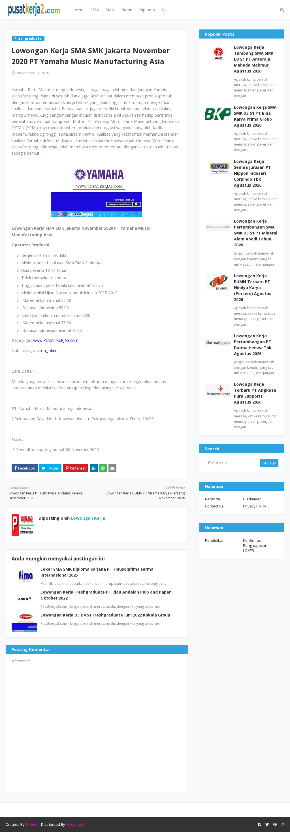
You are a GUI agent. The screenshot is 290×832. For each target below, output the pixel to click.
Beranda (212, 499)
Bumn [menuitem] (126, 9)
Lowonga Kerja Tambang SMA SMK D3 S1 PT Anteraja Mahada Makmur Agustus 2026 (253, 59)
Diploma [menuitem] (147, 9)
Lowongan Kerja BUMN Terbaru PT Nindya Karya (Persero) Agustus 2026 (252, 287)
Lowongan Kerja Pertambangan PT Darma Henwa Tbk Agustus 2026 (253, 344)
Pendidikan (215, 540)
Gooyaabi (74, 824)
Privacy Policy (254, 506)
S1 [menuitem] (164, 9)
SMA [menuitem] (94, 9)
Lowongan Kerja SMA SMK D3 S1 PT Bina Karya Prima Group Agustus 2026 (255, 116)
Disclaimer (252, 499)
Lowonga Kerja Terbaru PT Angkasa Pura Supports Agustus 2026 (255, 393)
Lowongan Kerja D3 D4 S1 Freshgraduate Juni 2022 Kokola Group (105, 615)
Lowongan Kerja (87, 518)
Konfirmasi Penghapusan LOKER (255, 545)
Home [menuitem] (77, 9)
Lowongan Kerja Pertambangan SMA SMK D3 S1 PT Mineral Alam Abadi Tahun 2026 (255, 233)
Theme (31, 824)
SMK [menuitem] (110, 9)
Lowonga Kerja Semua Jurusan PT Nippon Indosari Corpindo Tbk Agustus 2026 (252, 173)
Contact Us (214, 506)
